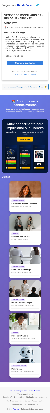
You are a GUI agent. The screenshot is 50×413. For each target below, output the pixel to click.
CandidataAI (7, 397)
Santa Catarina (41, 397)
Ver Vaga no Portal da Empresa (25, 75)
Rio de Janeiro (12, 401)
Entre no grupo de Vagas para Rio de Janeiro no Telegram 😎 (25, 87)
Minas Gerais (25, 401)
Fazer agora (25, 139)
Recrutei (16, 409)
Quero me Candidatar (25, 63)
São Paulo (30, 397)
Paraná (34, 401)
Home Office (19, 397)
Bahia (41, 401)
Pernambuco (17, 405)
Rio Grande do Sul (31, 405)
